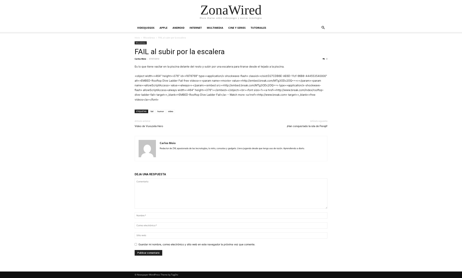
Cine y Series (237, 27)
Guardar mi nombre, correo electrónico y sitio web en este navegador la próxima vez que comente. (196, 244)
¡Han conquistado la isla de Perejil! (307, 126)
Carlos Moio (140, 58)
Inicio (137, 37)
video (170, 111)
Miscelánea (149, 37)
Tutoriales (258, 27)
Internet (195, 27)
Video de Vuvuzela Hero (149, 126)
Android (178, 27)
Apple (163, 27)
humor (160, 111)
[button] (323, 28)
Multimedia (215, 27)
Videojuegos (145, 27)
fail (152, 111)
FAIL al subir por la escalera (180, 51)
